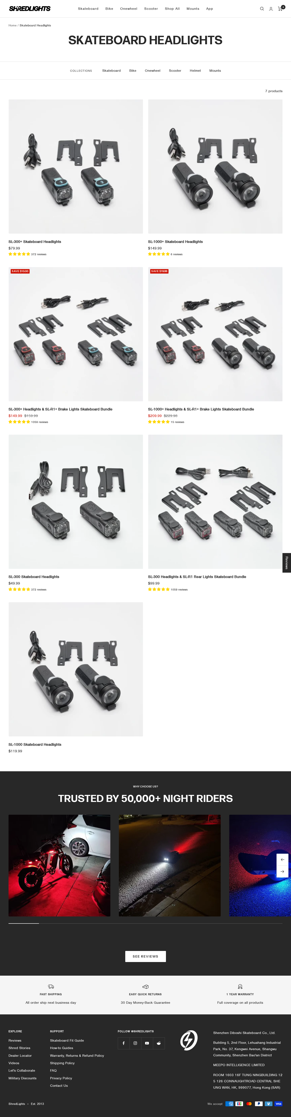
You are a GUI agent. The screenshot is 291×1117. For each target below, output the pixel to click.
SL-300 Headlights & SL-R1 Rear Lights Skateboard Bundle (197, 576)
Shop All (172, 8)
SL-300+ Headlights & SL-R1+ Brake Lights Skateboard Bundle (60, 409)
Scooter (151, 8)
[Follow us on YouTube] (147, 1043)
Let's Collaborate (22, 1070)
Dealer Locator (20, 1055)
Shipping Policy (62, 1063)
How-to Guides (61, 1048)
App (209, 8)
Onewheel (128, 8)
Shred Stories (19, 1048)
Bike (109, 8)
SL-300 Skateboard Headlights (34, 576)
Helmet (195, 70)
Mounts (193, 8)
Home (13, 25)
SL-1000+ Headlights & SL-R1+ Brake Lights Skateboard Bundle (201, 409)
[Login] (271, 9)
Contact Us (59, 1085)
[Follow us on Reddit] (159, 1043)
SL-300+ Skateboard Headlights (35, 241)
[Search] (262, 9)
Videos (14, 1063)
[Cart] (280, 9)
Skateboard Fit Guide (67, 1040)
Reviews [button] (287, 562)
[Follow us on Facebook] (124, 1043)
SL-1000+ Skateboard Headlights (175, 241)
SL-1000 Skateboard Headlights (35, 744)
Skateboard (88, 8)
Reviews (15, 1040)
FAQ (53, 1070)
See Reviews (145, 956)
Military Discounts (22, 1078)
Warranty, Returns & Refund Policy (77, 1055)
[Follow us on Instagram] (135, 1043)
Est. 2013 (37, 1104)
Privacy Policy (61, 1078)
